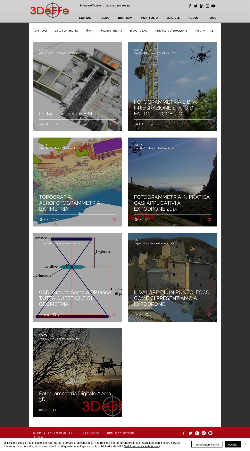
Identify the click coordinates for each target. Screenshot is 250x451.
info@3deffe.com (91, 5)
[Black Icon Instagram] (207, 6)
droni (89, 30)
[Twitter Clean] (190, 433)
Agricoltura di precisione (171, 30)
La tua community (66, 30)
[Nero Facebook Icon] (190, 6)
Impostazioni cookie (207, 444)
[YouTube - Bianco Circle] (210, 433)
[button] (212, 31)
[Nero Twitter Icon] (195, 6)
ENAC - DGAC (138, 30)
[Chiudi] (245, 444)
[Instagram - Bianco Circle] (204, 433)
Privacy (38, 436)
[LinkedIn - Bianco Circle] (197, 433)
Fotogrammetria (111, 30)
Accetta (232, 444)
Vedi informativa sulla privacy (142, 446)
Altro (198, 30)
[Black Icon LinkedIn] (201, 6)
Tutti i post (40, 30)
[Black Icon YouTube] (213, 6)
